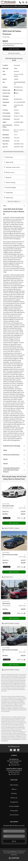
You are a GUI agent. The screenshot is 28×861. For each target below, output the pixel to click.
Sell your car (14, 797)
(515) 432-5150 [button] (15, 765)
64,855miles (22, 605)
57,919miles (22, 556)
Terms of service (14, 815)
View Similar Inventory (14, 53)
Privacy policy (14, 810)
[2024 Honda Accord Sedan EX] (14, 636)
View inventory (14, 785)
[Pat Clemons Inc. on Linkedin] (17, 750)
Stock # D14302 (5, 647)
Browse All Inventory (14, 49)
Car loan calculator (14, 806)
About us (14, 789)
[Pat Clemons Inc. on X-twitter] (14, 750)
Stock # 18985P (5, 552)
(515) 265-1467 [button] (15, 774)
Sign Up (14, 841)
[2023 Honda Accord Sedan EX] (14, 541)
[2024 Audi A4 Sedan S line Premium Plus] (14, 492)
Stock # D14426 (5, 503)
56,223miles (22, 508)
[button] (20, 2)
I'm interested (15, 523)
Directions (14, 793)
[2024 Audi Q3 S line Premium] (14, 589)
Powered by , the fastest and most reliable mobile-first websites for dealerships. (14, 852)
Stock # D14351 (5, 601)
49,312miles (22, 652)
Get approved (14, 802)
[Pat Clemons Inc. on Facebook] (10, 750)
